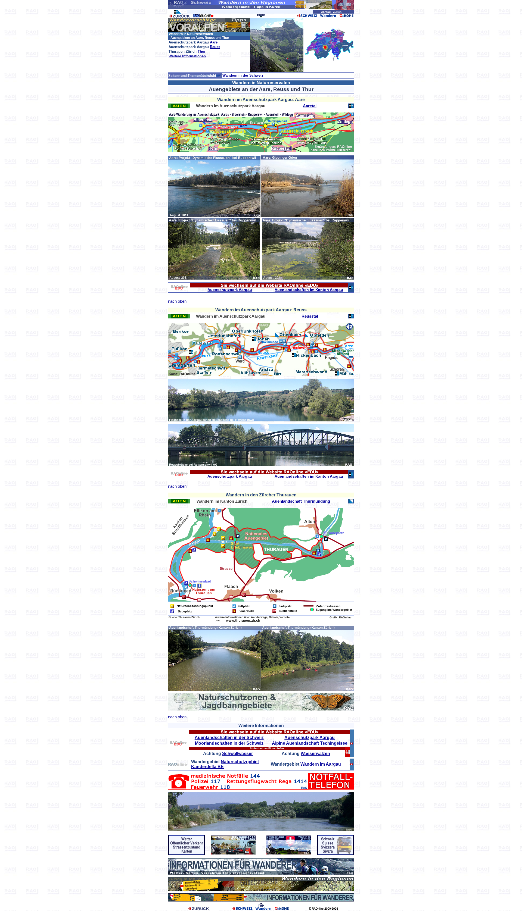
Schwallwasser (237, 753)
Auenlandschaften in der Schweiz (229, 737)
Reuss (215, 47)
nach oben (177, 301)
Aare (213, 42)
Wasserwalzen (315, 753)
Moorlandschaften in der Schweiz (229, 743)
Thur (202, 51)
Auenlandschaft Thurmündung (301, 501)
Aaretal (309, 106)
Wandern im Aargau (320, 764)
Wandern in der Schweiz (242, 75)
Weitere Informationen (187, 56)
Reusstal (310, 316)
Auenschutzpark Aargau (229, 289)
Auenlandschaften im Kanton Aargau (309, 289)
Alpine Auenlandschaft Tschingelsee (309, 743)
